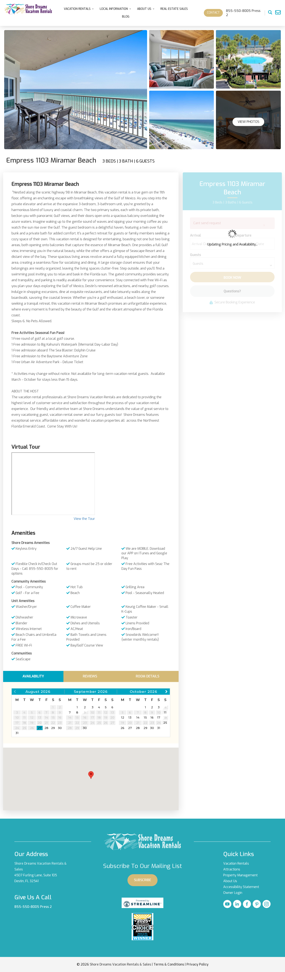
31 (17, 733)
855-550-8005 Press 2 (33, 907)
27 (40, 728)
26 (122, 728)
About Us (144, 9)
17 (158, 717)
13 (129, 717)
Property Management (240, 875)
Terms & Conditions (169, 964)
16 (152, 717)
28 (46, 728)
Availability (33, 676)
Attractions (231, 869)
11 (165, 712)
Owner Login (232, 893)
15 (145, 717)
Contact (213, 13)
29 (53, 728)
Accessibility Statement (241, 887)
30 (60, 728)
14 (137, 717)
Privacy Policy (197, 964)
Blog (125, 17)
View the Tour (84, 519)
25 (165, 723)
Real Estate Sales (174, 9)
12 (122, 717)
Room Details (147, 676)
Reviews (90, 676)
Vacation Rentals (77, 9)
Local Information (114, 9)
